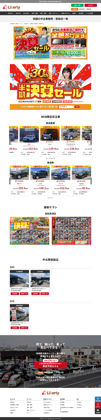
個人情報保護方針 (64, 412)
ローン (28, 413)
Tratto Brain (58, 418)
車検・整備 (35, 13)
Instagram (79, 404)
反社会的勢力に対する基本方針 (67, 408)
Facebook (79, 402)
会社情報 (81, 13)
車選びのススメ (66, 13)
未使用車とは (47, 413)
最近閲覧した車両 (14, 404)
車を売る (18, 13)
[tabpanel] (19, 141)
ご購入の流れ (47, 407)
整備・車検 (77, 5)
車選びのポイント (48, 404)
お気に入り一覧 (14, 407)
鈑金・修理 (43, 13)
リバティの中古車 (48, 410)
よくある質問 (89, 13)
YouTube (79, 407)
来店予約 (90, 5)
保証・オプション (53, 13)
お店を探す (26, 13)
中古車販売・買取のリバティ (16, 23)
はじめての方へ (47, 402)
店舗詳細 (14, 294)
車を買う (10, 13)
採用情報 (62, 404)
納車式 (74, 13)
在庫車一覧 (24, 294)
